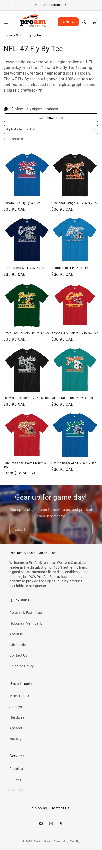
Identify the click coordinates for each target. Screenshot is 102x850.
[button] (6, 22)
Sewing (15, 779)
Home (8, 35)
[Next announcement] (93, 5)
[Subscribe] (87, 529)
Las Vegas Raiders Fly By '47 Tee (26, 398)
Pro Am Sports (43, 841)
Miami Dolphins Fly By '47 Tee (72, 398)
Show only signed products (36, 109)
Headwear (17, 717)
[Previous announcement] (9, 5)
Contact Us (18, 655)
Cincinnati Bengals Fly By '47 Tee (74, 203)
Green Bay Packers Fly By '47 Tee (27, 333)
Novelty (15, 739)
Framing (16, 768)
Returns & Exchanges (26, 612)
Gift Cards (17, 645)
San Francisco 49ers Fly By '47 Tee (25, 464)
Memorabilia (19, 696)
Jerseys (15, 707)
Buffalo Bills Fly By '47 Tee (22, 203)
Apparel (15, 728)
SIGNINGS (68, 22)
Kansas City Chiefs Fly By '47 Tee (74, 333)
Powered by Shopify (67, 841)
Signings (16, 790)
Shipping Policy (21, 666)
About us (16, 634)
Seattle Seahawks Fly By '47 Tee (73, 463)
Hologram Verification (27, 623)
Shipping (39, 808)
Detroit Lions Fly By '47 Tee (70, 268)
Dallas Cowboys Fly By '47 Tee (25, 268)
